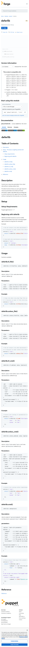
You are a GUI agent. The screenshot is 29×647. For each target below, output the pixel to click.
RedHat (19, 92)
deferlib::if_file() (8, 161)
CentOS (8, 92)
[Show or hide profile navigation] (24, 3)
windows (25, 94)
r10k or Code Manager (8, 106)
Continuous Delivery (5, 611)
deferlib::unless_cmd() (10, 169)
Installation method (6, 104)
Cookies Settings (14, 641)
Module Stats (5, 49)
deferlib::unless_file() (9, 164)
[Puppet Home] (10, 606)
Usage (4, 159)
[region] (14, 637)
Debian (8, 94)
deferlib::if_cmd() (8, 166)
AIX (8, 95)
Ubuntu (12, 94)
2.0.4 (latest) (5, 66)
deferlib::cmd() (8, 171)
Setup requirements (9, 154)
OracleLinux (14, 92)
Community (21, 613)
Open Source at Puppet (6, 624)
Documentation (4, 622)
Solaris (21, 94)
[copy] (25, 112)
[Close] (27, 630)
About (20, 611)
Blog (20, 614)
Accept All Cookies (14, 644)
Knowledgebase (4, 620)
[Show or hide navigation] (27, 4)
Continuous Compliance (6, 613)
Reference (5, 174)
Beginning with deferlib (10, 156)
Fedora (17, 94)
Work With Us (22, 616)
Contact (20, 619)
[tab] (4, 127)
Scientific (24, 92)
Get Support (3, 619)
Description (6, 147)
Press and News (22, 618)
